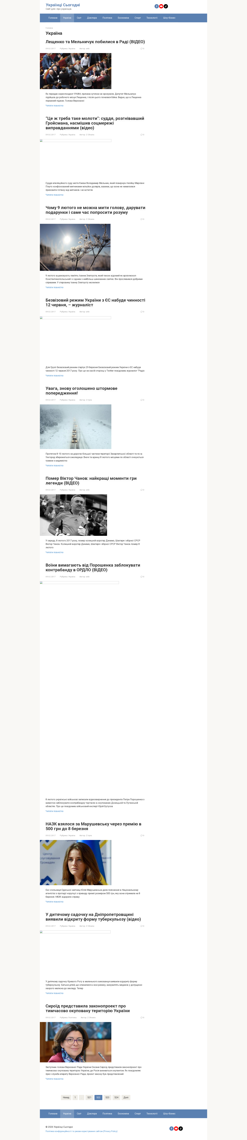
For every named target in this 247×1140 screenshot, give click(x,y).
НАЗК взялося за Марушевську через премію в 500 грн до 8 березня (93, 826)
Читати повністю (54, 105)
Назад (66, 1097)
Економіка (123, 17)
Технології (152, 17)
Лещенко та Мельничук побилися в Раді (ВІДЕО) (95, 41)
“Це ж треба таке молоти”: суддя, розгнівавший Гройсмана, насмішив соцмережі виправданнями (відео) (95, 123)
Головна (52, 17)
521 (89, 1097)
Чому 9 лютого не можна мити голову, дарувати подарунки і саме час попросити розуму (95, 210)
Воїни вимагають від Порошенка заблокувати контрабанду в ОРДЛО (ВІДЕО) (93, 567)
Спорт (138, 17)
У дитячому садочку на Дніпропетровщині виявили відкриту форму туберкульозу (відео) (93, 917)
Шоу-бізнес (169, 17)
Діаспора (92, 17)
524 (116, 1097)
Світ (79, 17)
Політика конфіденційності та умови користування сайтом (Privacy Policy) (81, 1131)
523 (107, 1097)
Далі (126, 1097)
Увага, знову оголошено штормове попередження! (81, 391)
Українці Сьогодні (63, 5)
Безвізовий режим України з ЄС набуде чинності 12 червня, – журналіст (95, 302)
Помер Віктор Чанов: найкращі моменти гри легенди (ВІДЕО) (91, 480)
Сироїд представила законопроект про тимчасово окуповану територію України (88, 1008)
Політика (107, 17)
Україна (67, 17)
